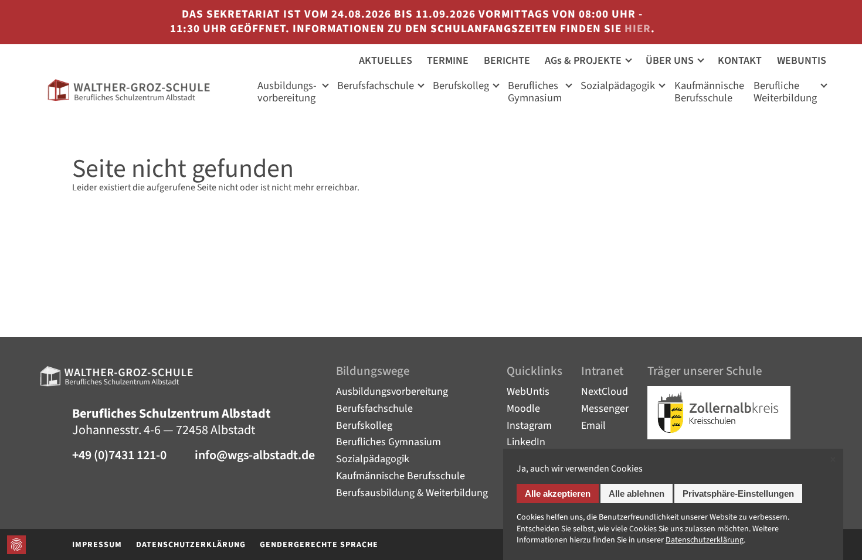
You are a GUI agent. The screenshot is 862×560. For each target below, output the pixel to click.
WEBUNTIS (801, 60)
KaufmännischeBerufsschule (709, 92)
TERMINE (448, 60)
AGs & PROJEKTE (583, 60)
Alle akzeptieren (557, 493)
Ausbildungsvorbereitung (392, 391)
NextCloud (604, 391)
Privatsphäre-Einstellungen (738, 493)
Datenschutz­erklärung (705, 540)
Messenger (605, 408)
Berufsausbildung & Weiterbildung (412, 493)
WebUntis (528, 391)
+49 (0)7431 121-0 (119, 456)
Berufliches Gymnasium (535, 92)
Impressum (97, 545)
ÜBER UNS (670, 60)
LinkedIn (526, 442)
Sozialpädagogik (618, 86)
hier (638, 29)
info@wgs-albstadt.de (255, 456)
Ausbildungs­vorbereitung (287, 92)
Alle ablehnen (636, 493)
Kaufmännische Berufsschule (400, 476)
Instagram (529, 425)
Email (593, 425)
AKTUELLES (385, 60)
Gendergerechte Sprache (319, 545)
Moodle (523, 408)
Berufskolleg (461, 86)
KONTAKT (740, 60)
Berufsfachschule (375, 86)
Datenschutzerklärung (191, 545)
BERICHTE (507, 60)
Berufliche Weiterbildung (785, 92)
